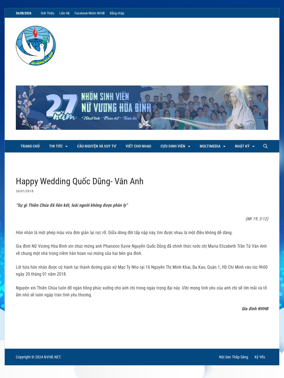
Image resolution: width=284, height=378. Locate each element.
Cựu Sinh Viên (173, 146)
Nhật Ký (242, 146)
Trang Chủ (30, 146)
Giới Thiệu (47, 13)
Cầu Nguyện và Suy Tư (96, 146)
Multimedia (210, 146)
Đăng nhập (117, 13)
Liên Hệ (64, 13)
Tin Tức (56, 146)
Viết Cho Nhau (138, 146)
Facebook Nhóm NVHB (90, 13)
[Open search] (265, 146)
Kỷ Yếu (260, 357)
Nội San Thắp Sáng (233, 357)
